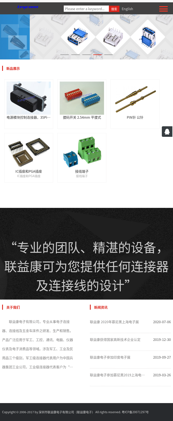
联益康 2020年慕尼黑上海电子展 (114, 321)
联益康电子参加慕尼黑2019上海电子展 (118, 374)
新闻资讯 (101, 307)
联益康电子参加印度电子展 (110, 357)
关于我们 (13, 307)
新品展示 (13, 68)
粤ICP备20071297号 (135, 412)
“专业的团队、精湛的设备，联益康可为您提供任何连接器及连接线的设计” (86, 266)
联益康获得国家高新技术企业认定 (115, 339)
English (127, 8)
